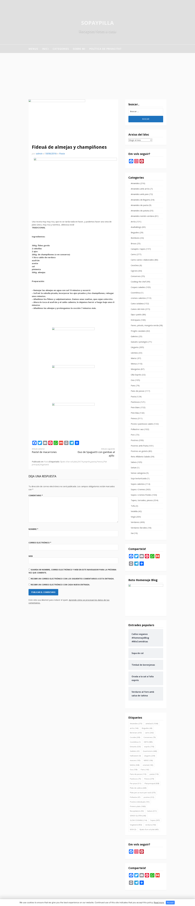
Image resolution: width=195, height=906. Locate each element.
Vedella (134, 511)
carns (149, 732)
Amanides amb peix (140, 194)
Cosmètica (135, 292)
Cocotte (135, 737)
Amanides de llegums (140, 199)
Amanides (135, 183)
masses (135, 760)
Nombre (33, 529)
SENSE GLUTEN (138, 815)
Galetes (134, 336)
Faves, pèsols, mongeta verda (145, 325)
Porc (133, 434)
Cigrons (134, 270)
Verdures (135, 522)
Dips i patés (136, 314)
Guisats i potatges (139, 341)
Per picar (135, 783)
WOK (133, 829)
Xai (132, 533)
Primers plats (138, 806)
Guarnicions (150, 751)
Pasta (62, 153)
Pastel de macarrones (44, 451)
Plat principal (152, 783)
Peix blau (135, 412)
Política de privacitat (105, 48)
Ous (133, 380)
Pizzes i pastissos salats (142, 423)
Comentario (36, 495)
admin (39, 153)
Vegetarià (44, 464)
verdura (150, 825)
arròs (134, 728)
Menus (33, 48)
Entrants (135, 746)
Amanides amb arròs (140, 188)
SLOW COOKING (138, 820)
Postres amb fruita (139, 445)
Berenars (136, 732)
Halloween (135, 756)
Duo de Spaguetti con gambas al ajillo (96, 452)
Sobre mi (79, 48)
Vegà (133, 516)
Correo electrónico (40, 542)
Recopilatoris (137, 811)
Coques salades (138, 287)
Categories (61, 48)
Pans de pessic (138, 391)
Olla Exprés (136, 374)
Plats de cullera (138, 788)
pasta (93, 461)
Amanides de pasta (139, 205)
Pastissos (135, 402)
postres (149, 797)
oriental (148, 765)
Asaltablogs (136, 227)
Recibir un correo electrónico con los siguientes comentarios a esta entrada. (72, 578)
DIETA (80, 461)
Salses (134, 462)
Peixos (100, 461)
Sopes (155, 820)
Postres (134, 440)
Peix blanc (135, 407)
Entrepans (135, 320)
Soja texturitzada (138, 478)
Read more (159, 902)
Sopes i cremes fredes (141, 494)
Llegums (134, 347)
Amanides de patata (140, 210)
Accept (170, 902)
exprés (87, 461)
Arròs (133, 221)
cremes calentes (138, 298)
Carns (133, 254)
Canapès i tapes (138, 249)
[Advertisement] (97, 72)
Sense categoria (138, 473)
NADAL (134, 765)
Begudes (135, 232)
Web (31, 556)
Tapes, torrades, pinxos (142, 500)
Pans (133, 385)
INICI (45, 48)
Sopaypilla (97, 22)
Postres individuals (139, 802)
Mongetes (135, 369)
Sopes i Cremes (138, 489)
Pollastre (135, 797)
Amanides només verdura (142, 216)
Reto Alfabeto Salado (140, 456)
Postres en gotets (139, 451)
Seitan (133, 467)
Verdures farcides (139, 527)
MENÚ (148, 760)
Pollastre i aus (137, 429)
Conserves (136, 276)
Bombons (135, 238)
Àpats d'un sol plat (68, 461)
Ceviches (135, 265)
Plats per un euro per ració (142, 792)
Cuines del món (138, 309)
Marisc (134, 358)
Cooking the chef (138, 281)
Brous (133, 243)
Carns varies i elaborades (142, 259)
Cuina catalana (137, 303)
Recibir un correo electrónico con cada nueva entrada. (60, 584)
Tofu (133, 505)
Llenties (134, 352)
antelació (152, 723)
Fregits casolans (138, 331)
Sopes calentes (138, 484)
